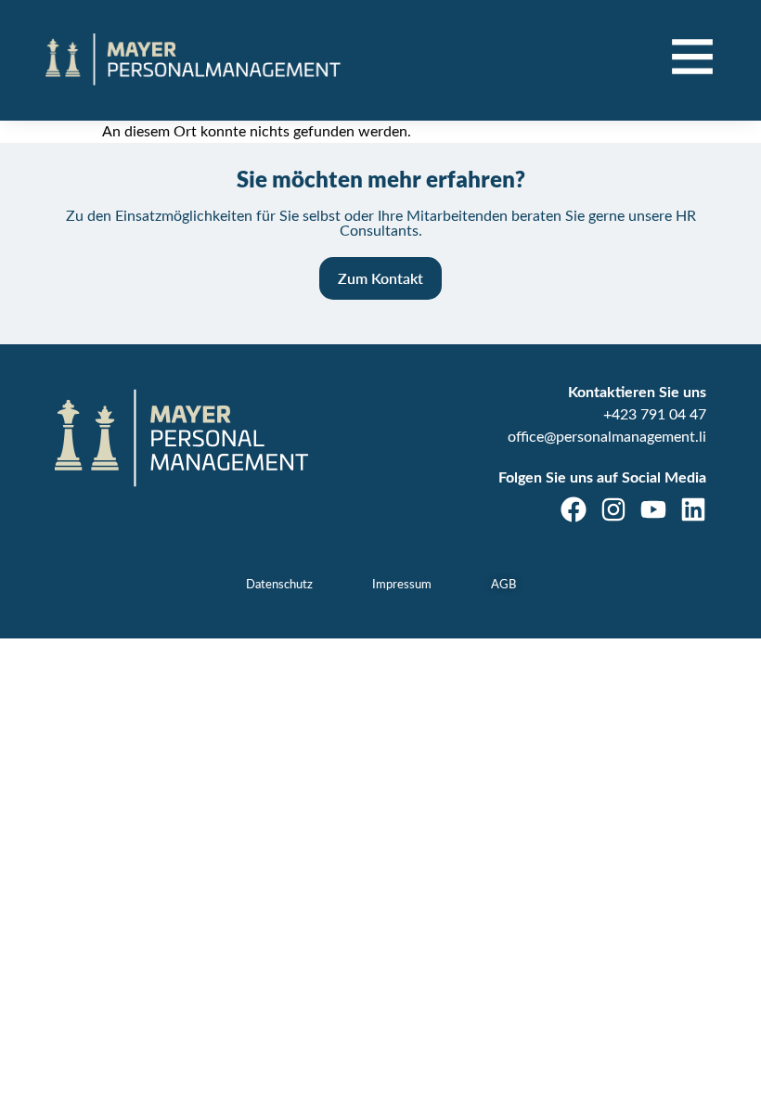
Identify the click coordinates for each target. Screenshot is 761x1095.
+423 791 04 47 (654, 414)
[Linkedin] (693, 509)
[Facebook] (574, 509)
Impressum (402, 585)
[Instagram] (613, 509)
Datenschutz (279, 585)
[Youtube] (653, 509)
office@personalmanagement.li (607, 437)
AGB (503, 585)
